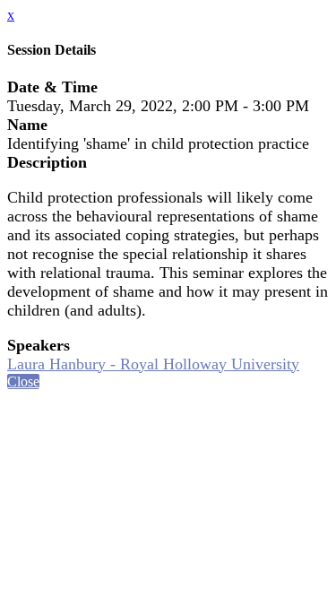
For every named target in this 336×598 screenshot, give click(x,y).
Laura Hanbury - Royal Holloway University (153, 364)
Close (23, 381)
